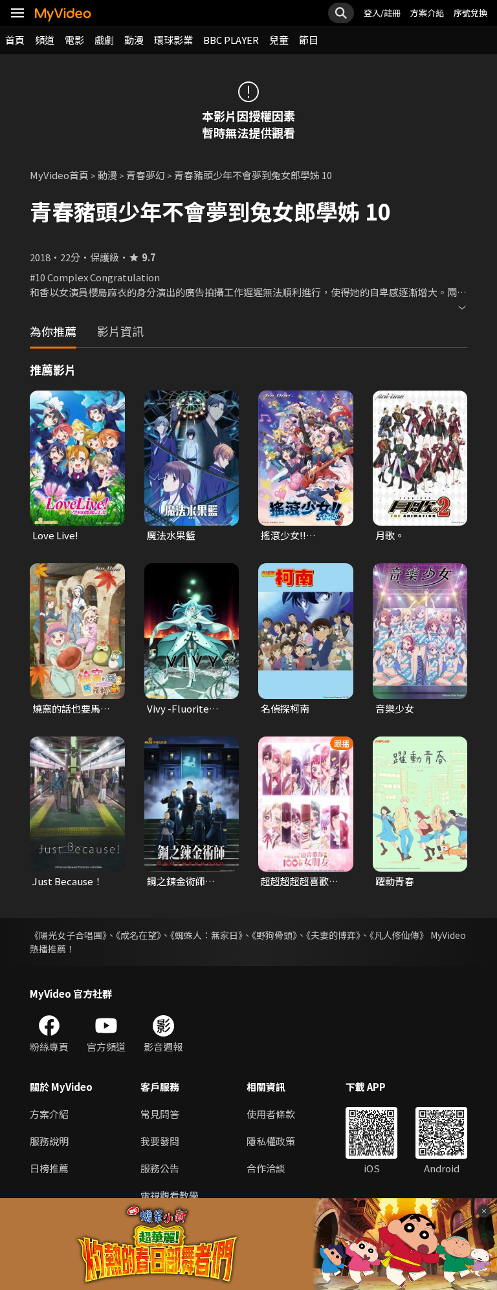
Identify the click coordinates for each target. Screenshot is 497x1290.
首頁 (15, 40)
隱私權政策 (271, 1141)
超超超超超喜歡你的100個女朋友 (299, 881)
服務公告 (159, 1168)
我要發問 (159, 1141)
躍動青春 (394, 881)
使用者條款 (271, 1114)
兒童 (279, 40)
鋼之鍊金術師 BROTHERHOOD (185, 881)
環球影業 (173, 40)
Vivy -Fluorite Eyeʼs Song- (178, 709)
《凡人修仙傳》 (399, 935)
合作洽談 (266, 1168)
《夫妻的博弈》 (333, 935)
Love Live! (55, 535)
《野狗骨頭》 (274, 935)
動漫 (134, 40)
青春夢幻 (145, 175)
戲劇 (104, 40)
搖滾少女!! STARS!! (283, 535)
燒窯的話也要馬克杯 (71, 709)
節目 (308, 40)
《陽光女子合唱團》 (68, 935)
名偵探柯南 (285, 708)
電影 (74, 40)
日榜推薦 (49, 1168)
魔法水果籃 (171, 535)
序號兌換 (470, 12)
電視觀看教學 (169, 1195)
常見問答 (159, 1114)
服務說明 (49, 1141)
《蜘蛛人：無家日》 (206, 935)
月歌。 (389, 535)
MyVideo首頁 (59, 175)
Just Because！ (67, 881)
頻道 (44, 40)
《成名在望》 (138, 935)
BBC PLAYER (231, 40)
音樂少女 (394, 708)
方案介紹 (427, 12)
